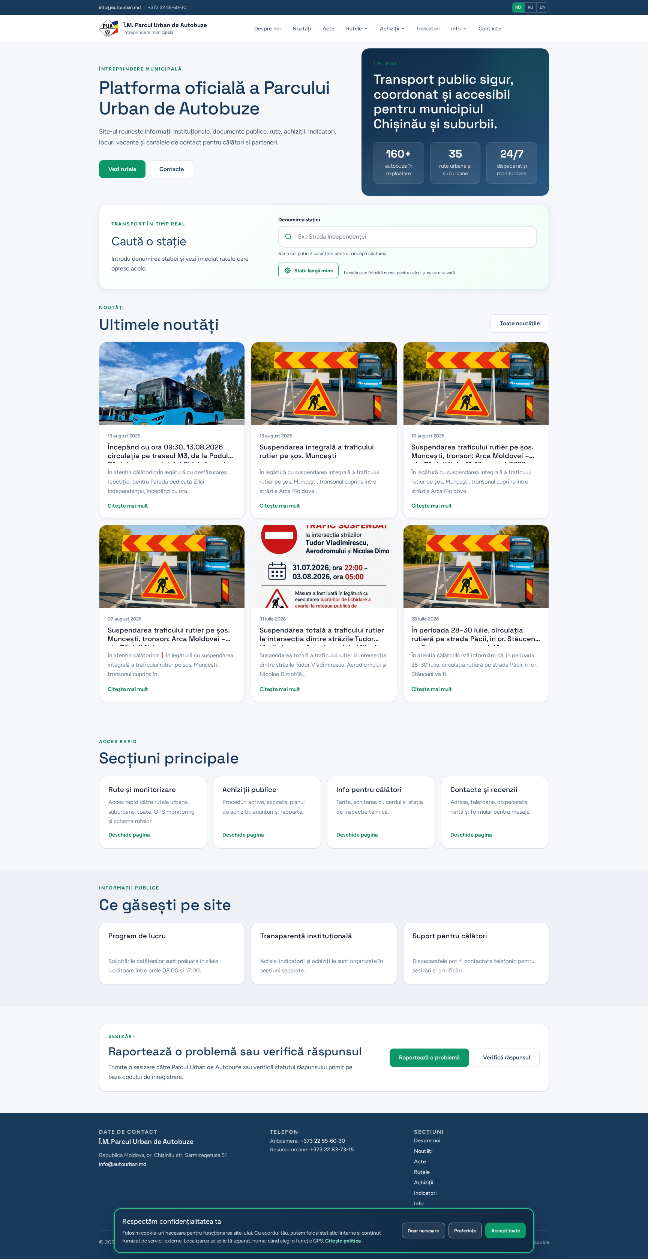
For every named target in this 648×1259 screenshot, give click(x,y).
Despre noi (267, 28)
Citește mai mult (128, 505)
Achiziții (389, 28)
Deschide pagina (129, 834)
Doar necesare (423, 1230)
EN (543, 7)
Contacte (489, 28)
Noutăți (301, 28)
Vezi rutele (122, 169)
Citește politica (343, 1241)
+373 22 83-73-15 (332, 1149)
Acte (328, 28)
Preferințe (465, 1230)
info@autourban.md (120, 7)
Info (455, 28)
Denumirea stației (299, 219)
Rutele (354, 28)
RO (518, 7)
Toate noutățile (520, 323)
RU (530, 7)
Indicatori (428, 28)
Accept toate (505, 1230)
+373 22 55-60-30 (322, 1140)
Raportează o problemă (429, 1057)
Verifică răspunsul (506, 1057)
